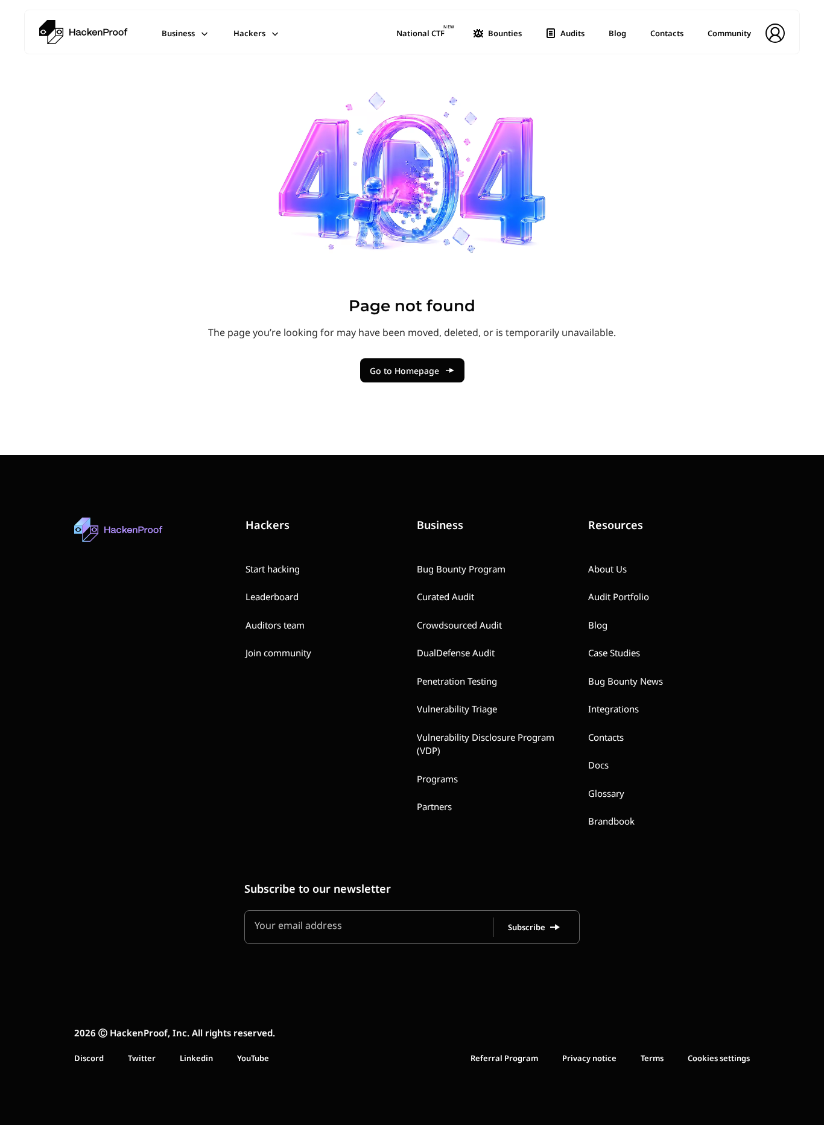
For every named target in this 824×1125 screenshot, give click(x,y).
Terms (652, 1058)
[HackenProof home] (146, 538)
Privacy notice (589, 1058)
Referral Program (504, 1058)
